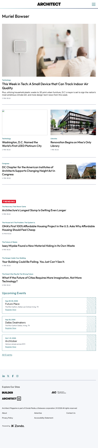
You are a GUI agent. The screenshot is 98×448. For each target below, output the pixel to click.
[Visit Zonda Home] (13, 426)
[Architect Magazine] (49, 4)
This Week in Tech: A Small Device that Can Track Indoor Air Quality (45, 86)
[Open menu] (93, 4)
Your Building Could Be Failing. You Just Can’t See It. (33, 261)
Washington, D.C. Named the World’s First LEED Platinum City (22, 144)
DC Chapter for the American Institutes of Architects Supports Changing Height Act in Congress (28, 170)
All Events (7, 354)
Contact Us (70, 413)
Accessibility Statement (43, 418)
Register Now (10, 310)
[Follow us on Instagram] (17, 376)
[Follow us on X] (8, 376)
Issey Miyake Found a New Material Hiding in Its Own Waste (38, 246)
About (4, 413)
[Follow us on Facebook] (12, 376)
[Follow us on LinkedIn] (3, 376)
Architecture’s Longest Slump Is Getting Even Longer (34, 210)
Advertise (38, 413)
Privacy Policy (7, 418)
